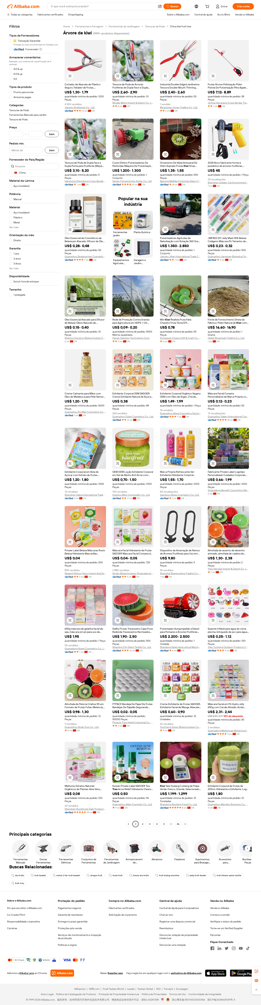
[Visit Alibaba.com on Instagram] (234, 948)
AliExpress (80, 988)
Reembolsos (166, 928)
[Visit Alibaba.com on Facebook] (212, 948)
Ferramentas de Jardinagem (124, 26)
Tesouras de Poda (155, 26)
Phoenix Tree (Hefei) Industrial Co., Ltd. (133, 722)
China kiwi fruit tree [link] (180, 26)
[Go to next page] (185, 824)
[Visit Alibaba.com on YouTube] (241, 948)
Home (66, 26)
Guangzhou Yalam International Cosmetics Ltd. (228, 416)
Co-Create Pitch (16, 914)
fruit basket (40, 875)
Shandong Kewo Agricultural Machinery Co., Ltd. (180, 647)
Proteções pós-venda (70, 928)
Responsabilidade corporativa (23, 921)
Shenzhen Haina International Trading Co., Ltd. (85, 494)
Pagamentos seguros (69, 908)
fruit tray (19, 883)
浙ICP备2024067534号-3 (221, 999)
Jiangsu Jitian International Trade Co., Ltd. (180, 256)
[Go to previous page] (128, 824)
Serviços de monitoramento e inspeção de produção (79, 937)
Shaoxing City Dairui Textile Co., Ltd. (131, 647)
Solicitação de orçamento (123, 914)
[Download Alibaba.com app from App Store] (215, 973)
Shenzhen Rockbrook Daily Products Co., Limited (85, 809)
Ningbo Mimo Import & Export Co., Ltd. (133, 102)
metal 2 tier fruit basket (68, 875)
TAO (158, 988)
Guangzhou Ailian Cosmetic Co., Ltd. (132, 804)
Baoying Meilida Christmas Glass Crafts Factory (180, 181)
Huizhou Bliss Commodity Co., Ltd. (131, 494)
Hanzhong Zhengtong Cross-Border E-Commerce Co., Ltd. (85, 181)
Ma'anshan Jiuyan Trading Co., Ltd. (179, 107)
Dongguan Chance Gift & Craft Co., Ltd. (180, 338)
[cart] (208, 6)
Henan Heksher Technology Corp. (131, 338)
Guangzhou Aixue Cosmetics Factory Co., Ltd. (180, 413)
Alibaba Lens (26, 973)
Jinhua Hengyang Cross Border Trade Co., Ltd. (228, 102)
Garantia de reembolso (70, 914)
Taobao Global (145, 988)
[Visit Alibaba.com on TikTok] (248, 948)
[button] (160, 6)
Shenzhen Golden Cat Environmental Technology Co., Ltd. (228, 182)
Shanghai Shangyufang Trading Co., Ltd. (180, 573)
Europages (182, 988)
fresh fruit (118, 875)
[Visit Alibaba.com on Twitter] (226, 948)
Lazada (130, 988)
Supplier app (115, 973)
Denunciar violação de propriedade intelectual (178, 937)
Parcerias (215, 935)
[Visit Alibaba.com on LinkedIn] (219, 948)
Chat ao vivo (166, 914)
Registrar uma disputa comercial (177, 921)
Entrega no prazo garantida (72, 921)
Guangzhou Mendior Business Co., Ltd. (228, 804)
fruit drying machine (169, 875)
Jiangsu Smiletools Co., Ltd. (80, 107)
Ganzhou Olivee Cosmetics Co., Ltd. (179, 494)
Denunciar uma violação (172, 944)
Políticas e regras (67, 944)
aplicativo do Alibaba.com (186, 973)
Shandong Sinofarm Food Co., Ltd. (178, 804)
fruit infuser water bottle (229, 875)
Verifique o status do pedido (225, 921)
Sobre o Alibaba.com (19, 900)
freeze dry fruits (141, 875)
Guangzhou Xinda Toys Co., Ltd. (82, 727)
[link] (256, 971)
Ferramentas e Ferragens (89, 26)
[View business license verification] (162, 999)
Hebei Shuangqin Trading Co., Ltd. (226, 338)
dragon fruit (96, 875)
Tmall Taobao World (113, 988)
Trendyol (168, 988)
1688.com (94, 988)
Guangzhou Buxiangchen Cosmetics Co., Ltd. (85, 256)
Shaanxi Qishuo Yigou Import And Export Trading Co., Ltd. (85, 573)
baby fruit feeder (198, 875)
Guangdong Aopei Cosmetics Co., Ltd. (85, 648)
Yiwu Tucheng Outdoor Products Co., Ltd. (228, 647)
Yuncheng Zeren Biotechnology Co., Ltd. (180, 727)
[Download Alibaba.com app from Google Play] (242, 973)
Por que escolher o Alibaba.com (24, 908)
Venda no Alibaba (219, 908)
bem (52, 134)
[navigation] (34, 426)
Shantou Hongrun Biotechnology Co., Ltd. (85, 338)
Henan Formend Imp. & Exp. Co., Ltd (132, 181)
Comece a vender (220, 914)
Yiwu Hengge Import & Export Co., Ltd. (228, 568)
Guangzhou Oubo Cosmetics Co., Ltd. (133, 416)
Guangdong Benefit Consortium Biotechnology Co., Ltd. (228, 490)
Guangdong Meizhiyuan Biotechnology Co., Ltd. (228, 730)
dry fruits (19, 875)
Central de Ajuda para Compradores (179, 908)
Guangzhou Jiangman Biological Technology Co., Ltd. (228, 256)
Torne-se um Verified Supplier (226, 928)
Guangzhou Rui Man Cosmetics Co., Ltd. (85, 412)
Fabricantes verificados (121, 908)
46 (178, 824)
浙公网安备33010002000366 (188, 999)
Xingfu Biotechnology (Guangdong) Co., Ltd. (133, 573)
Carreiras (12, 928)
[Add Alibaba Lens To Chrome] (62, 973)
